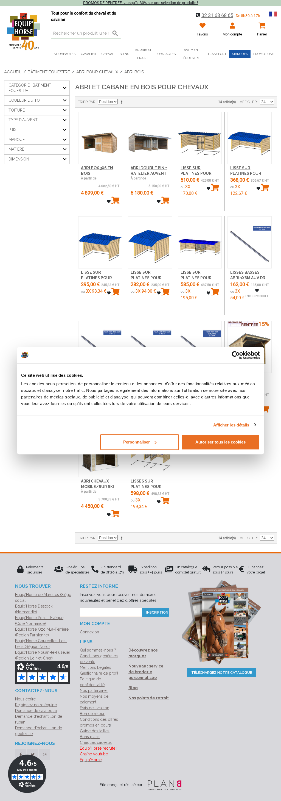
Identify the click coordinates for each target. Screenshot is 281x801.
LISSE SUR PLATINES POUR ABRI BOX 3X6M (196, 173)
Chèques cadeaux (96, 742)
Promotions (263, 54)
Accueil (12, 72)
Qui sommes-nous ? (98, 650)
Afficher (248, 102)
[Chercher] (115, 33)
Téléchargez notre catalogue (221, 672)
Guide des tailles (94, 731)
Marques (240, 54)
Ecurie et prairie (143, 54)
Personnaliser (136, 442)
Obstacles (167, 54)
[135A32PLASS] (200, 242)
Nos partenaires (94, 690)
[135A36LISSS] (249, 242)
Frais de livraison (94, 708)
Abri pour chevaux (97, 72)
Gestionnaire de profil (99, 673)
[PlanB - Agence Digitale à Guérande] (162, 785)
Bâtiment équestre (191, 54)
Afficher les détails (231, 424)
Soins (124, 54)
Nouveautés (64, 54)
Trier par (86, 102)
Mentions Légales (95, 667)
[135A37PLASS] (200, 138)
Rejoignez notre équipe (36, 705)
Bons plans (90, 737)
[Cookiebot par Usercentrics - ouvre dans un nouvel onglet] (236, 355)
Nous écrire (25, 699)
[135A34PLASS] (100, 242)
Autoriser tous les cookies (220, 442)
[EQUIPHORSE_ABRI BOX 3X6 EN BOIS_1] (100, 138)
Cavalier (88, 54)
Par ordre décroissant (123, 102)
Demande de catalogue (36, 710)
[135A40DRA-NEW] (150, 138)
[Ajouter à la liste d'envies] (109, 201)
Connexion (89, 632)
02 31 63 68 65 (217, 15)
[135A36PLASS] (249, 138)
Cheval (108, 54)
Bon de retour (92, 713)
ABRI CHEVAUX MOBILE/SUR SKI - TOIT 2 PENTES (98, 486)
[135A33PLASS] (150, 242)
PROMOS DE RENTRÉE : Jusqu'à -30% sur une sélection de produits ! (140, 3)
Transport (216, 54)
